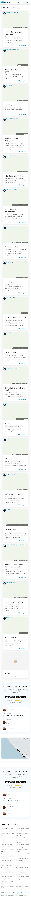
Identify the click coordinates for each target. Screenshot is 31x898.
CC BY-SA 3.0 (25, 27)
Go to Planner (26, 2)
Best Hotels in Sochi (6, 842)
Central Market (11, 247)
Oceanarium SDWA (17, 27)
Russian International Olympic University (14, 566)
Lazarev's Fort (11, 637)
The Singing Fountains (14, 176)
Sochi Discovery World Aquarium (14, 33)
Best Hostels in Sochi (6, 865)
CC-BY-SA (26, 134)
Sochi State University (14, 602)
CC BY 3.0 (26, 597)
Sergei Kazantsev (18, 560)
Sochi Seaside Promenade (10, 210)
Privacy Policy (14, 893)
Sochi (7, 423)
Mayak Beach (10, 353)
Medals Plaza (10, 529)
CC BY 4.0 (26, 524)
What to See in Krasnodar (22, 837)
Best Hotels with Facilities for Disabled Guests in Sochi (7, 851)
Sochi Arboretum (12, 105)
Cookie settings (21, 893)
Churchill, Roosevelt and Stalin (15, 389)
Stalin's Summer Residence (11, 139)
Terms (25, 892)
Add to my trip (22, 45)
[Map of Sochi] (15, 748)
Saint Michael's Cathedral (15, 317)
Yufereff (19, 65)
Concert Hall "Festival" (14, 494)
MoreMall (9, 459)
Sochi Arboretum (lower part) (15, 70)
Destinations (20, 892)
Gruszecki (19, 171)
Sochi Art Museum (12, 282)
